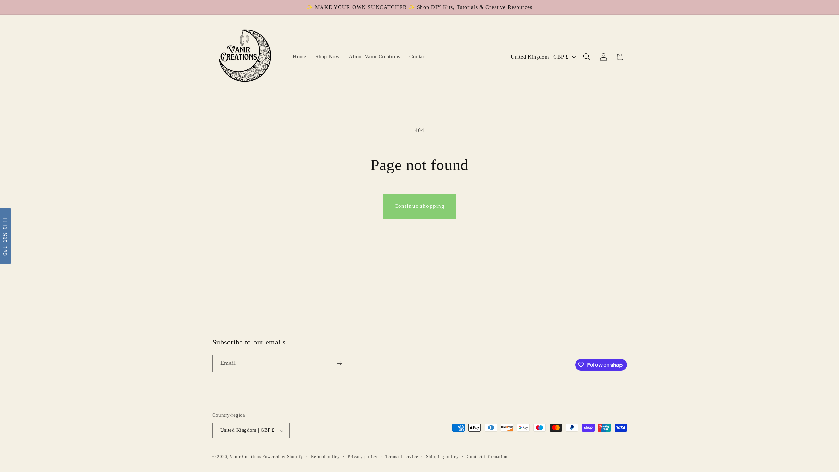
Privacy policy (362, 456)
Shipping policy (442, 456)
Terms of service (401, 456)
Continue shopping (419, 206)
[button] (586, 57)
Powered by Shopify (283, 456)
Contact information (487, 456)
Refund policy (325, 456)
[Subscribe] (339, 363)
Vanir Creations (246, 456)
